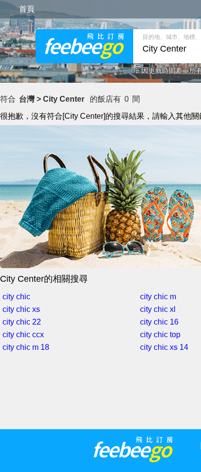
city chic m (158, 296)
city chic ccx (23, 334)
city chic (16, 296)
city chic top (160, 334)
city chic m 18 (25, 347)
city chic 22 (21, 322)
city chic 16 (159, 322)
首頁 (27, 9)
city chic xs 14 (164, 347)
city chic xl (158, 309)
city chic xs (21, 309)
